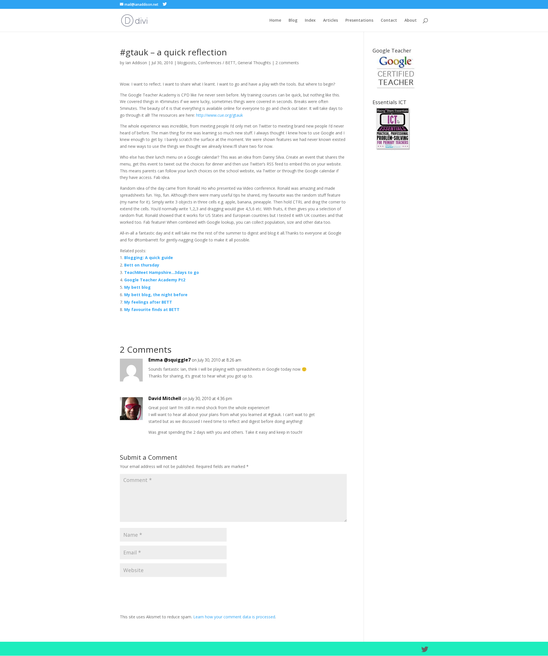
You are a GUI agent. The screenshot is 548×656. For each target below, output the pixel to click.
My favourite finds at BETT (152, 309)
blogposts (187, 62)
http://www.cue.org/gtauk (219, 115)
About (410, 20)
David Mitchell (164, 398)
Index (310, 20)
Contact (389, 20)
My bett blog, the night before (156, 294)
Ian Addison (136, 62)
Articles (330, 20)
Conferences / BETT (216, 62)
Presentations (359, 20)
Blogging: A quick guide (148, 257)
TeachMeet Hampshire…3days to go (161, 272)
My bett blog (137, 287)
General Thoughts (254, 62)
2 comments (287, 62)
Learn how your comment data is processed (234, 616)
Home (275, 20)
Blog (293, 20)
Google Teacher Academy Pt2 (154, 279)
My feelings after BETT (148, 302)
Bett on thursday (141, 265)
